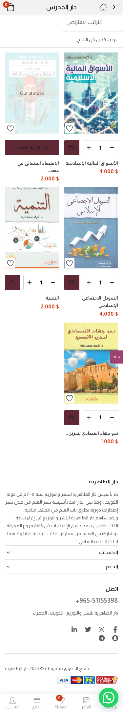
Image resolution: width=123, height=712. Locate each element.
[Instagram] (101, 629)
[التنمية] (32, 227)
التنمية (52, 298)
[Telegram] (101, 638)
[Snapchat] (115, 638)
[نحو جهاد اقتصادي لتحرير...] (91, 363)
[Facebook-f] (115, 629)
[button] (19, 7)
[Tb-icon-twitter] (88, 629)
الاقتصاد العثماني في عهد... (38, 166)
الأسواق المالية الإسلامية (91, 163)
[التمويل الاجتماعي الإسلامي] (91, 227)
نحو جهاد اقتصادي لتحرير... (92, 433)
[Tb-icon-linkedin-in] (75, 629)
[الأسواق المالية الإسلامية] (91, 93)
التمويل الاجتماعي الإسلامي (100, 301)
